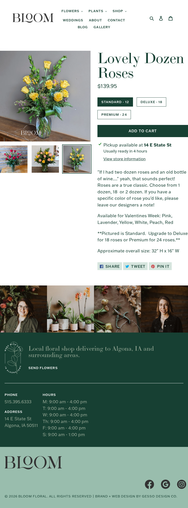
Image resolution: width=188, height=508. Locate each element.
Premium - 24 (114, 115)
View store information (124, 158)
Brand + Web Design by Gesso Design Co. (136, 496)
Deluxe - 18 (152, 102)
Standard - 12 (115, 102)
